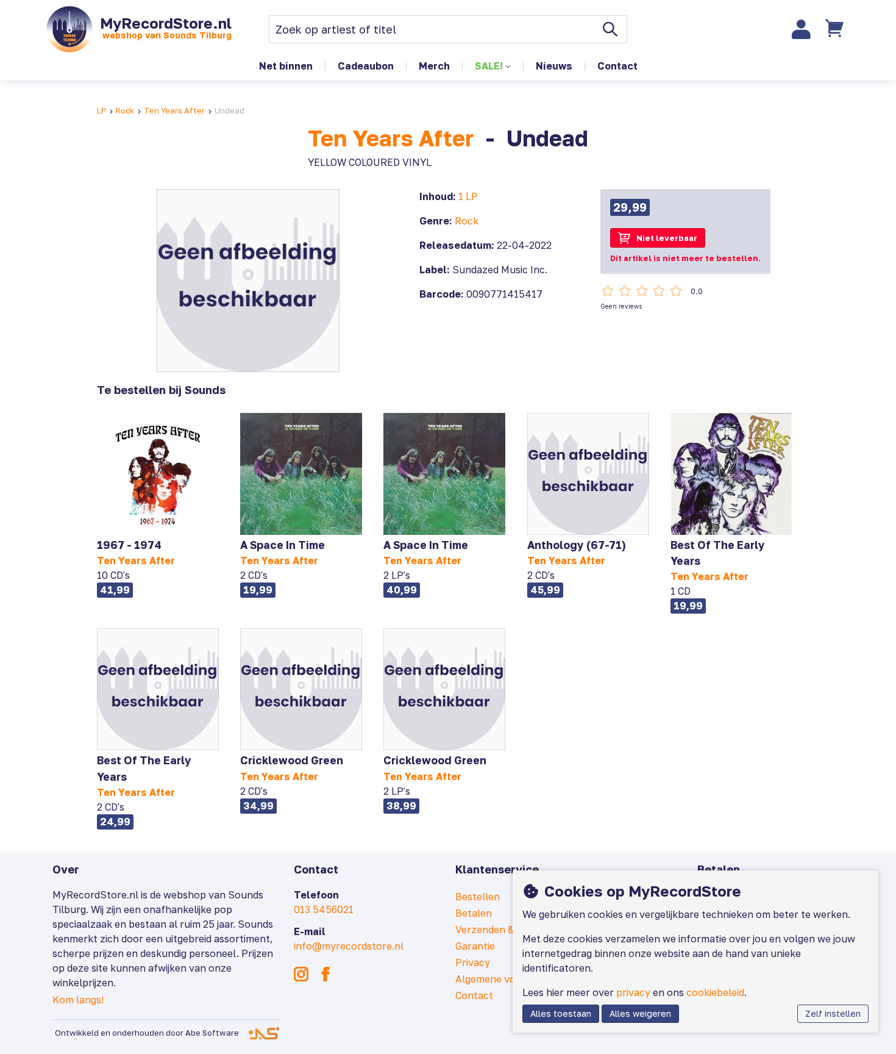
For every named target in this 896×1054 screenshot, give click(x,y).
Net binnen (286, 66)
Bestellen (477, 897)
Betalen (473, 913)
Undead (229, 110)
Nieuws (554, 66)
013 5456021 (324, 909)
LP (101, 110)
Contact (617, 66)
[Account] (801, 29)
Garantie (475, 946)
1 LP (468, 196)
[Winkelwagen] (836, 29)
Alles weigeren (640, 1013)
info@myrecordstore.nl (349, 946)
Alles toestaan (560, 1013)
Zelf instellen (833, 1013)
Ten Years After (174, 110)
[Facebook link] (325, 974)
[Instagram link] (301, 974)
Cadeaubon (366, 66)
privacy (633, 992)
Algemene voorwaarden (510, 979)
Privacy (472, 962)
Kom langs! (78, 1000)
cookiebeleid (715, 992)
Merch (434, 66)
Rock (125, 110)
